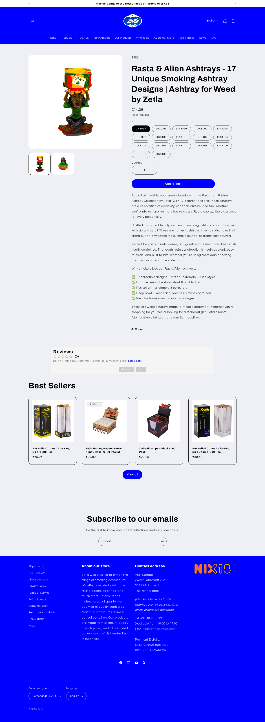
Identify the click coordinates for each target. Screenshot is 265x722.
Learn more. (135, 360)
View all (132, 474)
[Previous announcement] (30, 3)
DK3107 (181, 145)
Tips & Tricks (36, 619)
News (32, 625)
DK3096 (181, 128)
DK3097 (202, 128)
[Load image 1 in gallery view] (39, 164)
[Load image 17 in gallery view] (63, 164)
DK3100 (161, 137)
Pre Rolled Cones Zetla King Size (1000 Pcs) (51, 450)
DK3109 (222, 145)
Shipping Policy (38, 606)
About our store (38, 579)
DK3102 (202, 137)
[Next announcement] (235, 3)
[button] (32, 21)
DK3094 (141, 128)
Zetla (40, 709)
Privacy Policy (37, 586)
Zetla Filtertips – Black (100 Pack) (157, 450)
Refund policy (37, 599)
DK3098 (222, 128)
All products (36, 566)
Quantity (137, 162)
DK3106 (161, 145)
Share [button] (139, 329)
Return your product (41, 612)
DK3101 (181, 137)
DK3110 (141, 154)
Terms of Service (39, 592)
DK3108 (202, 145)
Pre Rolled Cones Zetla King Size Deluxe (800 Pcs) (211, 450)
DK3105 (141, 145)
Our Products (36, 573)
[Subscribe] (162, 541)
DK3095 (161, 128)
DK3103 (161, 154)
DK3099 (141, 137)
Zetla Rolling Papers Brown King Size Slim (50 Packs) (104, 450)
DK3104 (222, 137)
